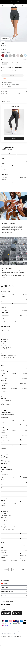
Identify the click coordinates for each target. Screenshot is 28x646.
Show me (13, 137)
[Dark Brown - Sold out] (20, 55)
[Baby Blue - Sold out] (24, 55)
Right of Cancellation (6, 633)
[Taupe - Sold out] (17, 55)
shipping (15, 49)
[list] (13, 24)
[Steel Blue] (6, 55)
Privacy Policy (16, 631)
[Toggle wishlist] (24, 75)
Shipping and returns (7, 591)
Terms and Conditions (6, 631)
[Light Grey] (9, 55)
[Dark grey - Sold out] (13, 55)
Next (23, 566)
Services (3, 595)
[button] (2, 5)
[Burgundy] (2, 55)
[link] (24, 5)
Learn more (4, 587)
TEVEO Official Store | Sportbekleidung (13, 636)
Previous (5, 566)
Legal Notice (15, 633)
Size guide (24, 59)
